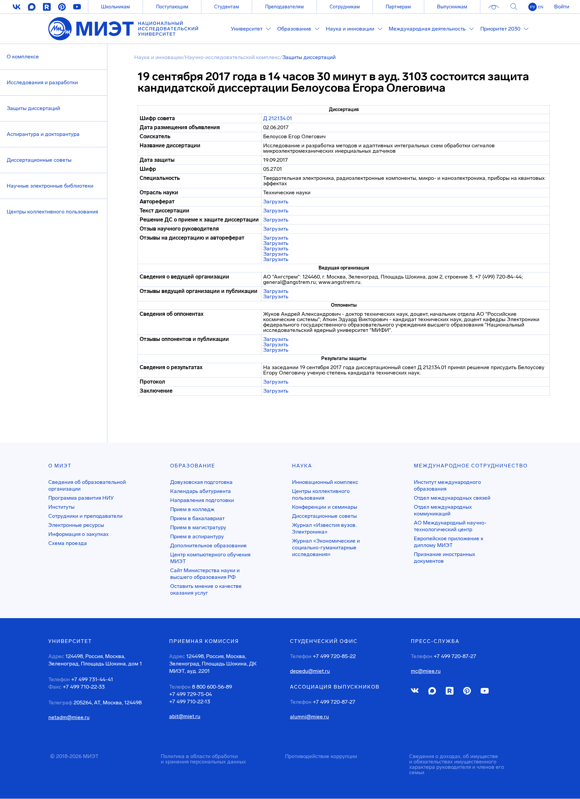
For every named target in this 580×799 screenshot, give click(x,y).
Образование (192, 466)
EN (540, 7)
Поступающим (172, 7)
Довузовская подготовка (201, 482)
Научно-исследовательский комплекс (232, 57)
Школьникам (115, 7)
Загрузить (275, 201)
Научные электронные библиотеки (50, 186)
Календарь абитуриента (200, 491)
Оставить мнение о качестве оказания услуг (206, 589)
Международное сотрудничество (471, 466)
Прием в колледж (192, 509)
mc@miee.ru (426, 671)
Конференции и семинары (324, 507)
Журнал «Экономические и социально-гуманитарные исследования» (326, 547)
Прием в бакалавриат (197, 518)
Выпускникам (452, 7)
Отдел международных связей (452, 498)
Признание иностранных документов (444, 557)
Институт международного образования (447, 485)
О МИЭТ (59, 466)
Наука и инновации (158, 57)
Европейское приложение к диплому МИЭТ (448, 541)
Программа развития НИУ (81, 498)
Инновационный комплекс (325, 482)
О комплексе (23, 56)
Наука (302, 466)
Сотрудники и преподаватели (85, 516)
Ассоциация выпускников (335, 687)
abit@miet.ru (184, 716)
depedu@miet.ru (310, 671)
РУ (532, 7)
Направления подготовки (202, 500)
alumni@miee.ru (309, 716)
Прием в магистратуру (198, 527)
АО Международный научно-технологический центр (450, 526)
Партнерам (398, 7)
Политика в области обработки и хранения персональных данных (203, 759)
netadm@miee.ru (69, 717)
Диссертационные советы (39, 160)
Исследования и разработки (42, 82)
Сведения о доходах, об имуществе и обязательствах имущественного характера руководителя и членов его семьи (456, 764)
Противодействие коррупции (321, 756)
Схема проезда (67, 543)
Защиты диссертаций (33, 108)
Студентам (226, 7)
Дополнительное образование (208, 545)
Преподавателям (284, 7)
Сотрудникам (345, 7)
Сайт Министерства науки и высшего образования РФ (205, 573)
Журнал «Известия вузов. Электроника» (324, 528)
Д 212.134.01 (277, 118)
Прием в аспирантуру (197, 536)
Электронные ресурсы (76, 525)
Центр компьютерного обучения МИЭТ (210, 557)
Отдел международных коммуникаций (443, 510)
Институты (61, 507)
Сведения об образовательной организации (87, 485)
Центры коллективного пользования (52, 211)
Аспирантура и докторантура (43, 134)
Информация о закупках (78, 534)
